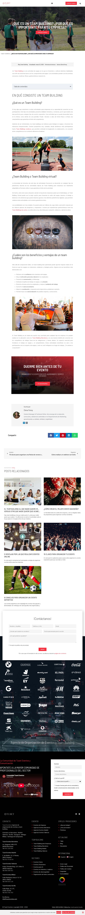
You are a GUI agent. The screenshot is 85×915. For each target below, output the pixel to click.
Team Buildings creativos (23, 129)
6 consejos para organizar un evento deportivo (20, 598)
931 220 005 (9, 848)
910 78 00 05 (9, 859)
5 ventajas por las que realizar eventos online (21, 555)
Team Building (18, 71)
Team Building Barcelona (39, 338)
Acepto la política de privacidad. (19, 645)
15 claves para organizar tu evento (59, 554)
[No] (83, 912)
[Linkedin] (24, 423)
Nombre (56, 764)
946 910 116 (9, 881)
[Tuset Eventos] (62, 881)
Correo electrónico (59, 771)
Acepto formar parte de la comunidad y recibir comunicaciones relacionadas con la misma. (66, 788)
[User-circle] (27, 423)
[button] (80, 3)
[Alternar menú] (52, 3)
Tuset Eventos (5, 53)
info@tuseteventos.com (9, 899)
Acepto (58, 912)
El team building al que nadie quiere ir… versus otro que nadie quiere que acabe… (22, 510)
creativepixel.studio (76, 907)
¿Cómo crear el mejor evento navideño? (61, 509)
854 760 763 (9, 892)
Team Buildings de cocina (19, 210)
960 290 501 (9, 870)
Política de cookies (68, 912)
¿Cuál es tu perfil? (59, 778)
